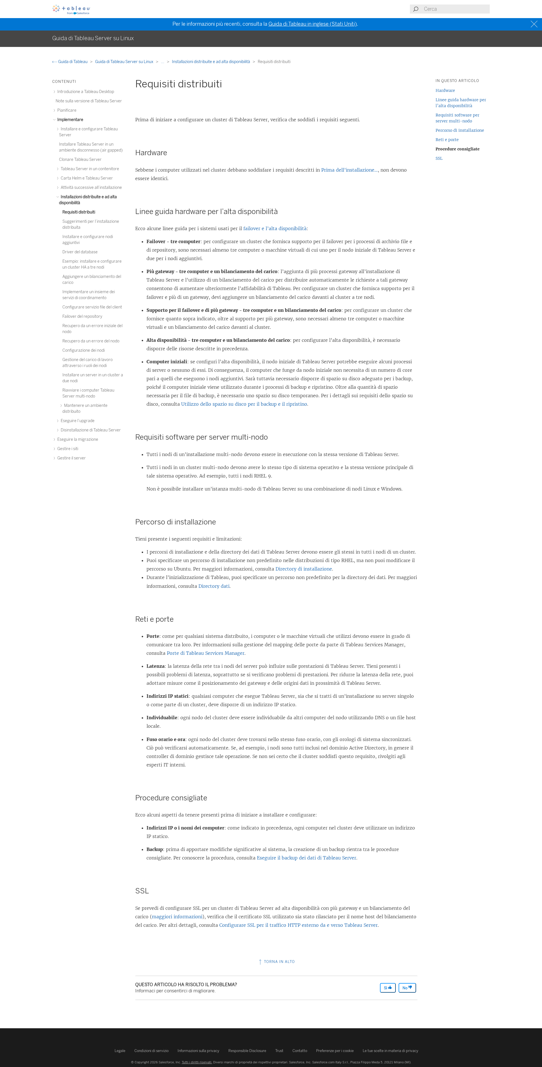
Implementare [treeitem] (69, 119)
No (405, 988)
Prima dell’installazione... (349, 170)
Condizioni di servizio (151, 1051)
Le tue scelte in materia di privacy (390, 1051)
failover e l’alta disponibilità (275, 228)
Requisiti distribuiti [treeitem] (78, 212)
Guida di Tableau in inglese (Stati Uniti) (312, 24)
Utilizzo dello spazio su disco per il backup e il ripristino (244, 404)
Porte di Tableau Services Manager (205, 653)
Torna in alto (279, 962)
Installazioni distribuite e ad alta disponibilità (211, 61)
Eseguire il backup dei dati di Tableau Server (306, 858)
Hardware (445, 90)
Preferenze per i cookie (335, 1051)
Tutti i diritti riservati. (197, 1062)
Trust (279, 1051)
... (163, 61)
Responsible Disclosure (247, 1051)
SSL (439, 158)
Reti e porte (447, 139)
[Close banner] (535, 24)
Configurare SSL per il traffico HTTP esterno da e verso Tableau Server (298, 925)
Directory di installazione (304, 569)
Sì (386, 988)
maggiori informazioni (177, 916)
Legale (120, 1051)
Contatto (299, 1051)
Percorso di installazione (460, 130)
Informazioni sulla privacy (198, 1051)
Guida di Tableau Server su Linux (124, 61)
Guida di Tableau (72, 61)
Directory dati (214, 586)
